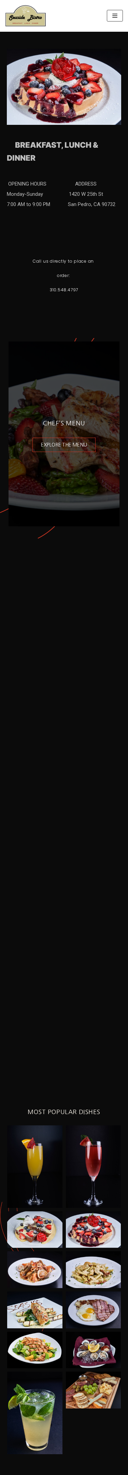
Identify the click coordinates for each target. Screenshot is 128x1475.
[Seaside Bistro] (25, 16)
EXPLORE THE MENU (64, 444)
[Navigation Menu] (115, 15)
